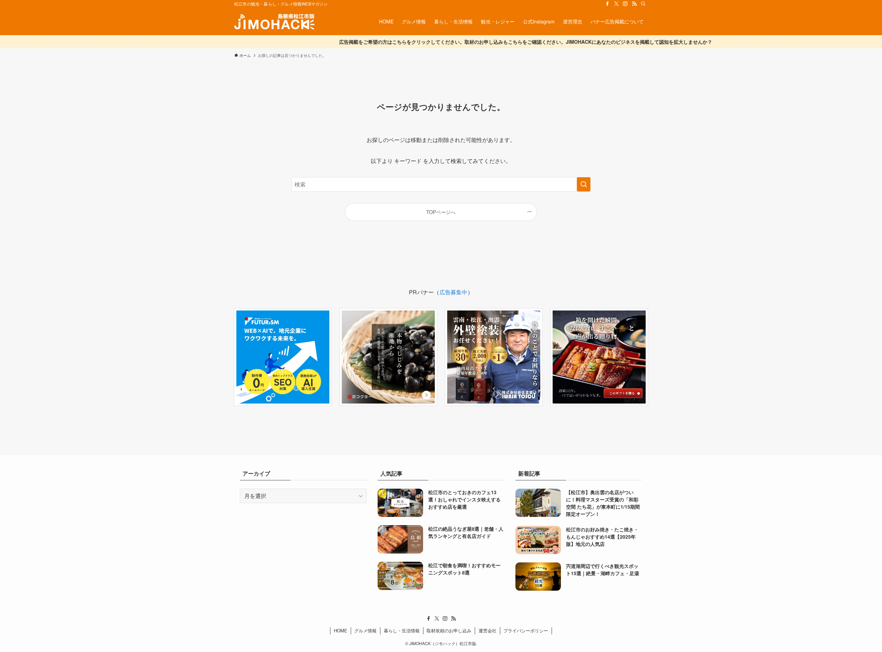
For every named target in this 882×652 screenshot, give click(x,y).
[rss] (634, 4)
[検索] (643, 4)
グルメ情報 (365, 630)
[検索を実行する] (584, 184)
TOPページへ (440, 211)
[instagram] (625, 4)
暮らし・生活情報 (402, 630)
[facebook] (607, 4)
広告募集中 (454, 292)
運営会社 (487, 630)
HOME (340, 630)
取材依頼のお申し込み (449, 630)
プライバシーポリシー (525, 630)
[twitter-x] (616, 4)
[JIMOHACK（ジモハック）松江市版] (274, 21)
